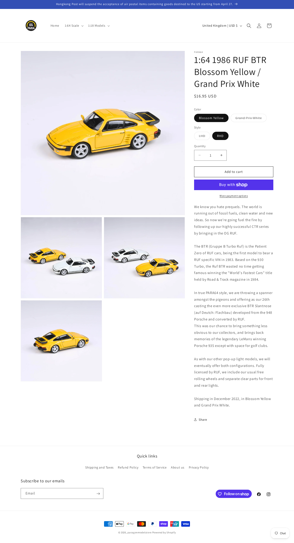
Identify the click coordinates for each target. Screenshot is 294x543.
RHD (220, 136)
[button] (73, 25)
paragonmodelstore (139, 532)
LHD (204, 137)
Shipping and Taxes (99, 467)
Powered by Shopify (164, 532)
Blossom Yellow (211, 118)
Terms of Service (155, 467)
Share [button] (203, 419)
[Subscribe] (98, 493)
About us (177, 467)
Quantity (200, 146)
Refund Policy (128, 467)
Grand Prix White (251, 119)
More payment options (234, 195)
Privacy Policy (199, 467)
